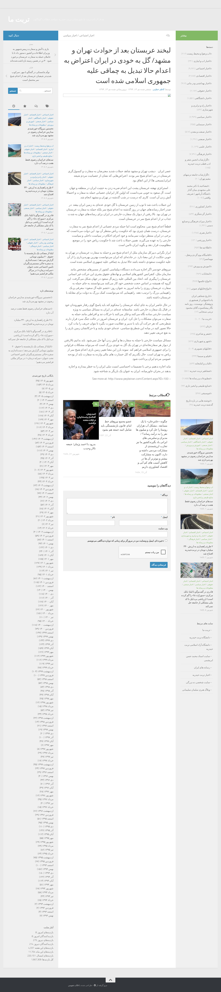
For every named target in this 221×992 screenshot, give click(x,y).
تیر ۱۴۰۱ (49, 570)
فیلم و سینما (204, 356)
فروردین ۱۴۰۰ (46, 628)
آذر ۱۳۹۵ (49, 830)
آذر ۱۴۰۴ (49, 411)
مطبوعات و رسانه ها (37, 125)
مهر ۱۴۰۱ (48, 559)
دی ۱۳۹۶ (49, 779)
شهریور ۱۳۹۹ (46, 655)
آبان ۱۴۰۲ (48, 508)
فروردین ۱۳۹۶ (46, 814)
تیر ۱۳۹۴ (49, 896)
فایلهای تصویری (202, 348)
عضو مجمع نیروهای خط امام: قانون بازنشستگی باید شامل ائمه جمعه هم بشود (116, 425)
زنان (208, 326)
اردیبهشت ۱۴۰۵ (45, 396)
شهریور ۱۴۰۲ (46, 516)
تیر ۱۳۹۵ (49, 849)
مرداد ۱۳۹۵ (47, 845)
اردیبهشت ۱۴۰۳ (45, 485)
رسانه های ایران (202, 667)
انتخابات (206, 273)
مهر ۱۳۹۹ (48, 652)
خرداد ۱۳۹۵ (47, 853)
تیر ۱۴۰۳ (49, 477)
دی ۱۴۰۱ (49, 547)
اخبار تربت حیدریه (201, 675)
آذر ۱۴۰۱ (49, 551)
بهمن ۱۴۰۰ (48, 590)
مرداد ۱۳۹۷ (47, 752)
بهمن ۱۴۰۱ (48, 543)
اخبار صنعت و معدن (200, 131)
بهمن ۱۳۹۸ (48, 683)
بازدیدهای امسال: (44, 955)
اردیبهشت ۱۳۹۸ (45, 717)
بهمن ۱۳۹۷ (48, 729)
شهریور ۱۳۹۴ (46, 888)
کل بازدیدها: (47, 959)
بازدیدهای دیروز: (45, 940)
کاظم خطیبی (159, 89)
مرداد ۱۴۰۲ (47, 520)
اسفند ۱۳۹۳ (47, 911)
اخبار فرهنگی (35, 246)
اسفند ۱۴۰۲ (47, 493)
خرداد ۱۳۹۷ (47, 760)
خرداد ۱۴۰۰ (47, 621)
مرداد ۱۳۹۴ (47, 892)
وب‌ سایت (163, 528)
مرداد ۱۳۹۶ (47, 799)
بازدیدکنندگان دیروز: (43, 944)
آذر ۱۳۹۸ (49, 690)
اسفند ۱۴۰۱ (47, 539)
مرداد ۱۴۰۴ (47, 427)
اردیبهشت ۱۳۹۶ (45, 810)
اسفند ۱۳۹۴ (47, 865)
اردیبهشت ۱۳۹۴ (45, 904)
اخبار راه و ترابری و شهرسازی (193, 536)
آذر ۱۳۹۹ (49, 644)
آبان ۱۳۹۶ (48, 787)
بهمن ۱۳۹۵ (48, 822)
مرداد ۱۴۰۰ (47, 613)
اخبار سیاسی (70, 35)
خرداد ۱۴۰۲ (47, 528)
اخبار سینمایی (203, 124)
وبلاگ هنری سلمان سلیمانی (196, 689)
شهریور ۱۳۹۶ (46, 795)
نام (113, 517)
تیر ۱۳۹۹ (49, 663)
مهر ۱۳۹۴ (48, 884)
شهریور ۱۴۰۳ (46, 469)
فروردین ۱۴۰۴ (46, 442)
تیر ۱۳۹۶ (49, 803)
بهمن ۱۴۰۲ (48, 497)
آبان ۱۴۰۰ (48, 601)
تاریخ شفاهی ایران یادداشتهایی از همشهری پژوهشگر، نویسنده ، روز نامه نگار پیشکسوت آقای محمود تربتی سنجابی (199, 304)
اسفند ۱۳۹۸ (47, 679)
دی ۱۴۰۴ (49, 407)
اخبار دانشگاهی (40, 118)
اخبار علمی (204, 146)
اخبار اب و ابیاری (202, 61)
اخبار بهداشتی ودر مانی (198, 83)
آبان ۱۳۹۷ (48, 741)
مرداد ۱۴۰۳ (47, 473)
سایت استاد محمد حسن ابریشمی (199, 658)
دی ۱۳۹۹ (49, 640)
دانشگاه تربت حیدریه (199, 637)
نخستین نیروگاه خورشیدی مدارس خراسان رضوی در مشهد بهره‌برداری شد (40, 132)
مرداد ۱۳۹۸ (47, 706)
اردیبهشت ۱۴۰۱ (45, 578)
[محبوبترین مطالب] (25, 106)
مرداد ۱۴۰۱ (47, 566)
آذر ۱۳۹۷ (49, 737)
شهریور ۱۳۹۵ (46, 842)
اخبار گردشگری (202, 214)
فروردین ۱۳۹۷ (46, 768)
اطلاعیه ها (205, 247)
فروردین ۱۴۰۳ (46, 489)
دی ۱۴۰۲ (49, 500)
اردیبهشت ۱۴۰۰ (45, 624)
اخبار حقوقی (29, 149)
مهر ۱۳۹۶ (48, 791)
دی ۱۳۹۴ (49, 873)
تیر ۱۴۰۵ (49, 388)
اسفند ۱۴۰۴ (47, 400)
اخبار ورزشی (203, 240)
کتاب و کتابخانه (202, 363)
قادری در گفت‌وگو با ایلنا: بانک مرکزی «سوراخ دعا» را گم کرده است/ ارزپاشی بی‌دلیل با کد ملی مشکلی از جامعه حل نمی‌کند (38, 222)
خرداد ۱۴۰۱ (47, 574)
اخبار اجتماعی (86, 35)
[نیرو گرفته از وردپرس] (95, 985)
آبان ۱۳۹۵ (48, 834)
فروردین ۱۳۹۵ (46, 861)
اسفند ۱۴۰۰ (47, 586)
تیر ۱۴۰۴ (49, 431)
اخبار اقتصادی (34, 115)
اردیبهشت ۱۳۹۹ (45, 671)
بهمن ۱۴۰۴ (48, 403)
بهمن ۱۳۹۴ (48, 869)
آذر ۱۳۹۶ (49, 783)
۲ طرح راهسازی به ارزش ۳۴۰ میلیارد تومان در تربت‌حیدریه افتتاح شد (38, 191)
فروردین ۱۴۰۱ (46, 582)
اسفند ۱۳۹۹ (47, 632)
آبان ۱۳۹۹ (48, 648)
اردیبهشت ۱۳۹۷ (45, 764)
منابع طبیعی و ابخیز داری (42, 156)
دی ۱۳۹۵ (49, 826)
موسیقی (205, 393)
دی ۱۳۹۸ (49, 686)
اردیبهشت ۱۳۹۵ (45, 857)
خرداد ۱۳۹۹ (47, 667)
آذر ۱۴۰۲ (49, 504)
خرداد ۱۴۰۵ (47, 392)
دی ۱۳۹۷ (49, 733)
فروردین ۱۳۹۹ (46, 675)
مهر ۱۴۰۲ (48, 512)
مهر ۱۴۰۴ (48, 419)
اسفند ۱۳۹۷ (47, 725)
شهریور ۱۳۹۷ (46, 748)
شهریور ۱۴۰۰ (46, 609)
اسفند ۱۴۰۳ (47, 446)
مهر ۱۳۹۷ (48, 745)
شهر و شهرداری (202, 341)
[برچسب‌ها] (47, 106)
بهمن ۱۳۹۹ (48, 636)
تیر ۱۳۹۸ (49, 710)
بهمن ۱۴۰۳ (48, 450)
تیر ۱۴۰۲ (49, 524)
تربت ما (19, 19)
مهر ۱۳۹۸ (48, 698)
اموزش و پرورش (201, 266)
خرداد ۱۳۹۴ (47, 900)
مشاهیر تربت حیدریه (200, 371)
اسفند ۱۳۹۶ (47, 772)
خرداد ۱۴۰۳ (47, 481)
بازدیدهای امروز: (45, 932)
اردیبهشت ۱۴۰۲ (45, 531)
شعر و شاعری (203, 333)
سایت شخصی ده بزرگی (198, 682)
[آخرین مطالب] (13, 106)
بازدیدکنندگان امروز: (43, 936)
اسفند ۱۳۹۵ (47, 818)
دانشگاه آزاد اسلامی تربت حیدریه (198, 646)
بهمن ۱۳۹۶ (48, 776)
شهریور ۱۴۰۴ (46, 423)
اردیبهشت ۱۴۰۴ (45, 438)
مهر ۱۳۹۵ (48, 838)
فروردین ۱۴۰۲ (46, 535)
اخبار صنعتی (40, 121)
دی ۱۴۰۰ (49, 593)
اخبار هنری (204, 232)
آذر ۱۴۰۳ (49, 458)
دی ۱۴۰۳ (49, 454)
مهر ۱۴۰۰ (48, 605)
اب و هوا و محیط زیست (43, 146)
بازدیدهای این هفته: (43, 947)
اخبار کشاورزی (202, 206)
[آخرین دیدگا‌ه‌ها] (36, 106)
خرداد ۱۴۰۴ (47, 434)
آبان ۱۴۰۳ (48, 462)
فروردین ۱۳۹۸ (46, 721)
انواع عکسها (204, 281)
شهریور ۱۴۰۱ (46, 562)
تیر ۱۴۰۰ (49, 617)
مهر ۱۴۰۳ (48, 466)
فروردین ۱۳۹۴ (46, 907)
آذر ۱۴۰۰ (49, 597)
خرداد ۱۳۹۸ (47, 714)
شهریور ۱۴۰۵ (46, 380)
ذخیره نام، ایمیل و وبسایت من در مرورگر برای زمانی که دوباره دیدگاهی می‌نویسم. (125, 540)
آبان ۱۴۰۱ (48, 555)
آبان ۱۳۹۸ (48, 694)
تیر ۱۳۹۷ (49, 756)
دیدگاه (164, 495)
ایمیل (164, 517)
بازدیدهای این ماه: (44, 951)
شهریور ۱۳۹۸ (46, 702)
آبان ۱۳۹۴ (48, 880)
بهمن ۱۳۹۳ (48, 915)
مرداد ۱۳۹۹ (47, 659)
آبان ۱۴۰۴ (48, 415)
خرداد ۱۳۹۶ (47, 807)
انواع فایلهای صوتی (200, 288)
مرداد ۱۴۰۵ (47, 384)
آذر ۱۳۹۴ (49, 876)
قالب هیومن (73, 985)
